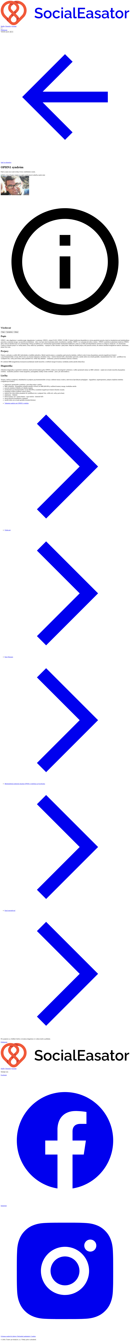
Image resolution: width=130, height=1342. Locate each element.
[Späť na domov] (65, 24)
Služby (3, 26)
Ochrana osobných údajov (9, 1336)
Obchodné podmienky (24, 1336)
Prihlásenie (4, 30)
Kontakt (14, 26)
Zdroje (16, 332)
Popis (3, 332)
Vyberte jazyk (5, 32)
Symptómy (10, 332)
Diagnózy (8, 26)
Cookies (33, 1336)
